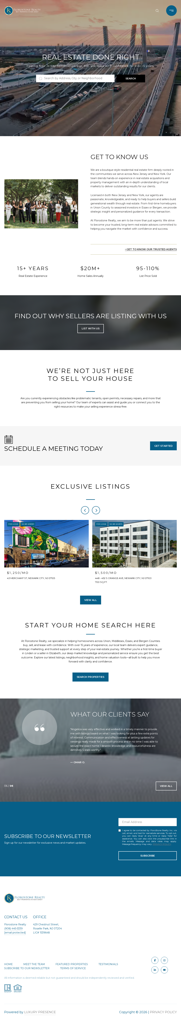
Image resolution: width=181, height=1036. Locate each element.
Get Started (163, 445)
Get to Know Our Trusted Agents (152, 249)
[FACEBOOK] (154, 964)
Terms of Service (73, 972)
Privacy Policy (162, 848)
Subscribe (147, 859)
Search (130, 78)
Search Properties (90, 677)
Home (8, 968)
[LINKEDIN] (154, 974)
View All (90, 600)
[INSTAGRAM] (164, 964)
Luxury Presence (40, 1016)
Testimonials (108, 968)
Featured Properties (72, 968)
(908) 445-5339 (13, 932)
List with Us (91, 328)
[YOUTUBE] (164, 974)
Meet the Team (34, 968)
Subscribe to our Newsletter (26, 972)
